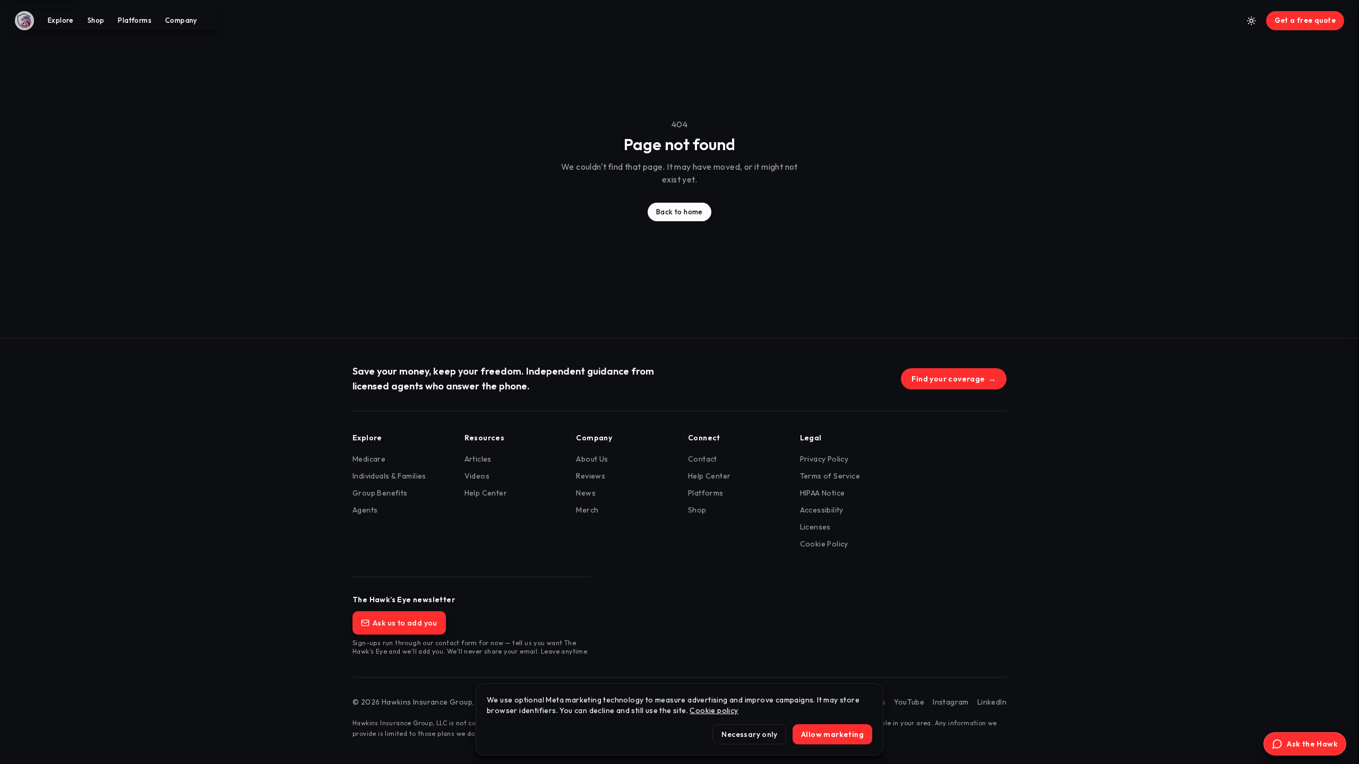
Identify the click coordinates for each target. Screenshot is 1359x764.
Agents (364, 510)
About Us (592, 459)
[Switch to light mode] (1251, 21)
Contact (702, 459)
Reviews (590, 476)
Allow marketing (832, 734)
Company (181, 20)
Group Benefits (380, 493)
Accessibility (822, 510)
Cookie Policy (824, 544)
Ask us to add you (405, 623)
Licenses (815, 527)
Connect (704, 437)
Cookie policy (714, 710)
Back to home (679, 211)
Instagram (951, 702)
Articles (478, 459)
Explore (61, 20)
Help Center (486, 493)
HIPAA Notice (822, 493)
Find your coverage (953, 379)
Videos (477, 476)
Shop (96, 20)
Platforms (134, 20)
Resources (485, 437)
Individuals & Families (389, 476)
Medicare (368, 459)
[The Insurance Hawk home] (27, 20)
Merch (587, 510)
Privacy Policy (824, 459)
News (586, 493)
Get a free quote (1305, 20)
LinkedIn (992, 702)
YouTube (909, 702)
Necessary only (749, 734)
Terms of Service (830, 476)
